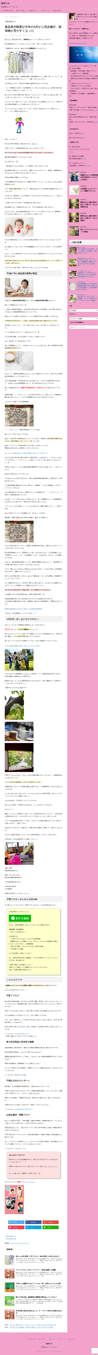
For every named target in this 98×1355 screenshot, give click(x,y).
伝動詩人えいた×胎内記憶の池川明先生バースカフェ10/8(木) (89, 177)
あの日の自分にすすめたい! (23, 1109)
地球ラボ (5, 3)
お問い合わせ (57, 10)
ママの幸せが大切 (7, 10)
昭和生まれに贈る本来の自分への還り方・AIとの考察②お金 (88, 204)
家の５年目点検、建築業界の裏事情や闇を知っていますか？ (36, 1297)
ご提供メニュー (33, 10)
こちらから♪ (31, 1182)
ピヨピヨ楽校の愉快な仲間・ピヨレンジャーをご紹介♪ (22, 646)
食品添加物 (10, 1238)
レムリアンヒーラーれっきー (20, 1243)
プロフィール (45, 10)
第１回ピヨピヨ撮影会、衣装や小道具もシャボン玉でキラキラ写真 (31, 1327)
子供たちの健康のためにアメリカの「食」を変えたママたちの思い (39, 1283)
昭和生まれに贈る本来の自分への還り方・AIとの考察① (88, 218)
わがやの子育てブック (22, 1033)
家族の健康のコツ (11, 1236)
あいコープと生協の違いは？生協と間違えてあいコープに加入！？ (26, 453)
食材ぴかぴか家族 (20, 1075)
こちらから (25, 893)
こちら (96, 110)
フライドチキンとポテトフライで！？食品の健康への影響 (36, 1270)
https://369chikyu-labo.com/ (78, 43)
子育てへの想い (20, 10)
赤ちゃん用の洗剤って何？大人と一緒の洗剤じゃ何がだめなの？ (38, 1256)
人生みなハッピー (20, 1148)
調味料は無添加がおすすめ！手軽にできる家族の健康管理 (23, 609)
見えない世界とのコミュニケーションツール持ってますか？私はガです (33, 1325)
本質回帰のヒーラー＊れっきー (49, 1347)
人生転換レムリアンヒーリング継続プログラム (88, 190)
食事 (14, 1238)
